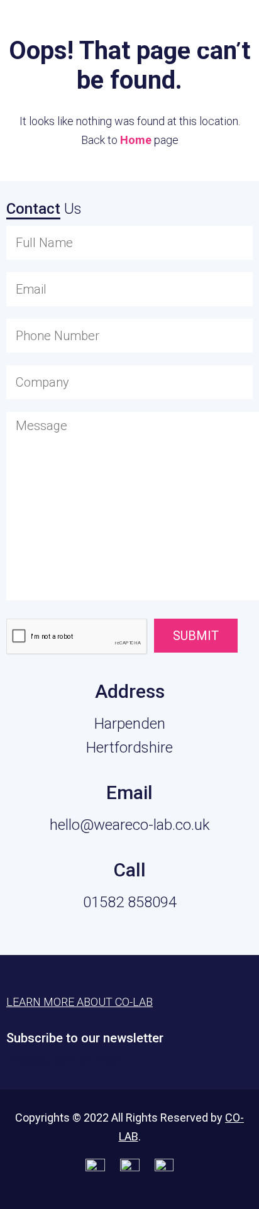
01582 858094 (130, 902)
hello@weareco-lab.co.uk (130, 825)
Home (136, 139)
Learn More (186, 26)
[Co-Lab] (40, 29)
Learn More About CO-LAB (79, 1001)
